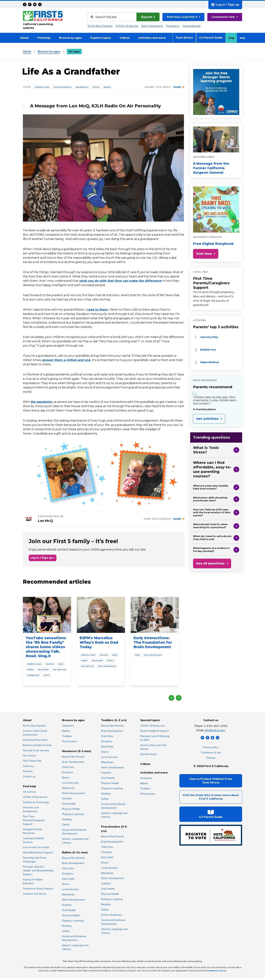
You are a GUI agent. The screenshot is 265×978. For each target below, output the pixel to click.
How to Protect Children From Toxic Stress (210, 781)
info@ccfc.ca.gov (215, 730)
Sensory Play (209, 337)
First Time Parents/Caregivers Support (211, 283)
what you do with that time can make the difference (120, 280)
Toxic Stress (184, 38)
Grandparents (82, 87)
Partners (28, 771)
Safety (66, 824)
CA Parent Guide (211, 38)
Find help (43, 38)
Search (146, 17)
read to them (97, 309)
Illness (65, 777)
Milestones (68, 788)
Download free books (35, 740)
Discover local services (36, 750)
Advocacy (28, 766)
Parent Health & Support (154, 731)
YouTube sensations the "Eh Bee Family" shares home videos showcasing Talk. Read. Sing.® (46, 647)
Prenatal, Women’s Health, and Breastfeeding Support (38, 870)
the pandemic (41, 402)
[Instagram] (40, 4)
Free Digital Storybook (213, 244)
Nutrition (67, 798)
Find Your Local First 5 (182, 17)
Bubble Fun (208, 349)
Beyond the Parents (73, 756)
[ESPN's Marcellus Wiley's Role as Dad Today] (101, 615)
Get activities (207, 418)
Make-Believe (209, 362)
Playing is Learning (72, 814)
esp (244, 39)
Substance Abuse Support (38, 888)
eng (232, 39)
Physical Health (71, 809)
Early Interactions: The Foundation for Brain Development (153, 642)
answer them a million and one (66, 360)
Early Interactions (152, 26)
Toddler (30, 669)
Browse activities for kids (37, 745)
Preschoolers (69, 741)
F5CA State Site (32, 761)
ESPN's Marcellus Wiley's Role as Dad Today (99, 642)
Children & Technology (36, 802)
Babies (66, 731)
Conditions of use (211, 752)
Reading (107, 87)
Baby (60, 664)
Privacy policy (210, 747)
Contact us (29, 776)
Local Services (70, 783)
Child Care (68, 767)
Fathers (110, 660)
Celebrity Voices (42, 87)
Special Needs (191, 26)
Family (47, 675)
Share (177, 87)
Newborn (50, 664)
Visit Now (204, 253)
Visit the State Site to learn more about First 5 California (211, 797)
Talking (96, 87)
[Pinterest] (30, 4)
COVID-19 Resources (35, 797)
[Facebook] (24, 4)
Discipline (67, 772)
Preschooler (43, 669)
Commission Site (223, 17)
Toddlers (67, 736)
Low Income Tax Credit (36, 847)
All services (29, 792)
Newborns (68, 725)
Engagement (33, 675)
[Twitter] (35, 4)
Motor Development (73, 793)
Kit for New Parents (100, 26)
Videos (125, 38)
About (24, 38)
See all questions (210, 563)
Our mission (29, 755)
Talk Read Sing (59, 669)
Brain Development (62, 87)
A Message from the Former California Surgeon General (211, 168)
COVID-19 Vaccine (126, 26)
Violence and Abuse (34, 893)
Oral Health (69, 803)
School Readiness (111, 915)
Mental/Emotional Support (38, 852)
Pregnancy (173, 26)
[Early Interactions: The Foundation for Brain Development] (155, 615)
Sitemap (210, 757)
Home (27, 52)
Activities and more (152, 38)
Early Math (68, 879)
